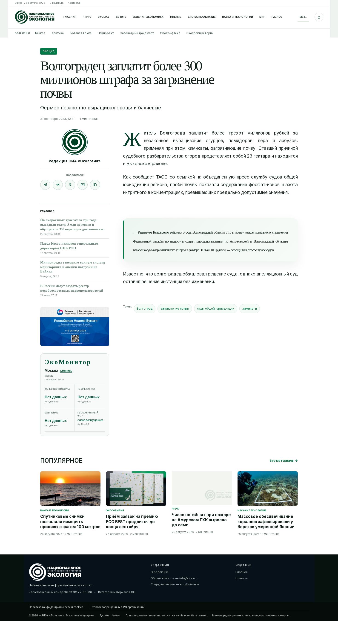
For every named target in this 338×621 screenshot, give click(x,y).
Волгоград (144, 308)
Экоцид (103, 16)
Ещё (303, 16)
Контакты (74, 2)
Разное (277, 16)
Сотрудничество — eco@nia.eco (175, 584)
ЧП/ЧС (87, 16)
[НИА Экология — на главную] (35, 17)
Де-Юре (121, 16)
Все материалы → (284, 460)
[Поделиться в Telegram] (45, 185)
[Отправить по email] (82, 185)
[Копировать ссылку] (95, 185)
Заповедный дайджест (137, 33)
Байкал (40, 33)
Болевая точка (81, 33)
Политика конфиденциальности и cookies (56, 607)
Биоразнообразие (202, 16)
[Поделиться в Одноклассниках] (70, 185)
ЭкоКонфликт (170, 33)
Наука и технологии (237, 16)
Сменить (66, 370)
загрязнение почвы (174, 308)
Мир (262, 16)
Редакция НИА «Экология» (75, 161)
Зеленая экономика (148, 16)
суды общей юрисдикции (215, 308)
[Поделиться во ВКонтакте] (58, 185)
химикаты (249, 308)
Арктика (58, 33)
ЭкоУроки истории (200, 33)
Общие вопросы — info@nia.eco (174, 578)
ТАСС (162, 177)
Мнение (175, 16)
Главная (69, 16)
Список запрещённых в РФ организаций (118, 607)
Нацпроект (106, 33)
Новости (241, 578)
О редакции (56, 2)
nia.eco (115, 615)
